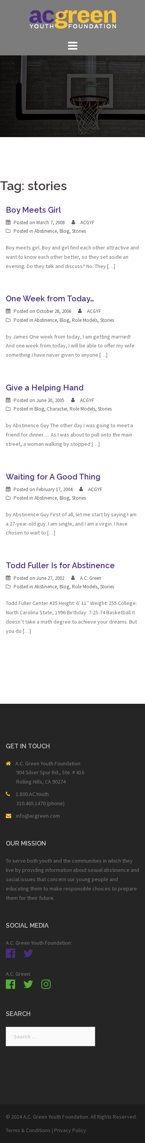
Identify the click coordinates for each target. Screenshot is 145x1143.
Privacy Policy (70, 1130)
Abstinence (45, 231)
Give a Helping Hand (45, 387)
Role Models (84, 320)
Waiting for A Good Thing (53, 476)
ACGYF (87, 222)
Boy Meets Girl (33, 210)
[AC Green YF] (72, 18)
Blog (64, 231)
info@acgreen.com (38, 815)
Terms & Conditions (28, 1130)
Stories (79, 231)
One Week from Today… (50, 298)
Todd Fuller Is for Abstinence (60, 565)
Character (57, 409)
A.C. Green (90, 578)
